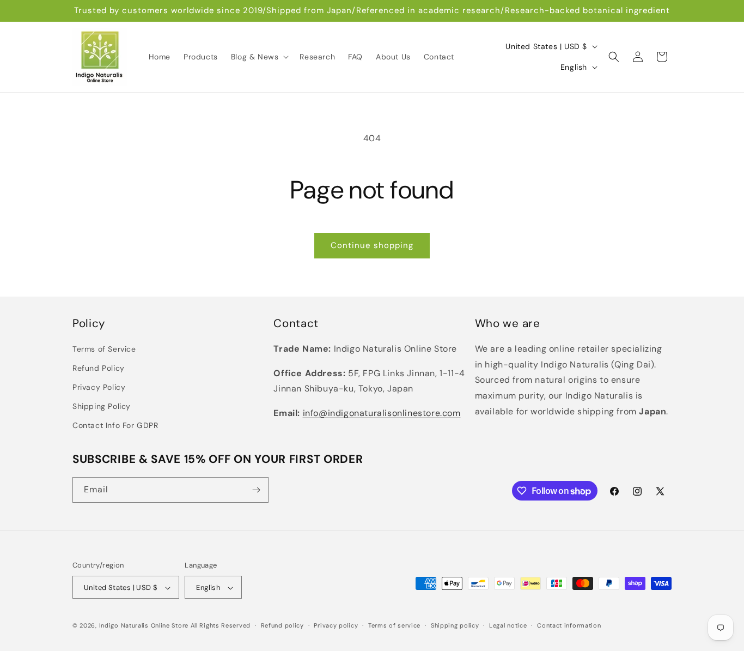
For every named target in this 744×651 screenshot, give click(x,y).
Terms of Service (104, 349)
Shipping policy (455, 625)
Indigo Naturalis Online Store (143, 626)
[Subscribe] (256, 490)
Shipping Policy (101, 407)
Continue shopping (372, 245)
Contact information (569, 625)
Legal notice (508, 625)
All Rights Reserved (221, 626)
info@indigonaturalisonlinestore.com (382, 413)
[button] (259, 56)
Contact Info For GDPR (115, 426)
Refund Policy (98, 368)
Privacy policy (336, 625)
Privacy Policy (98, 387)
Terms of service (394, 625)
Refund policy (282, 625)
